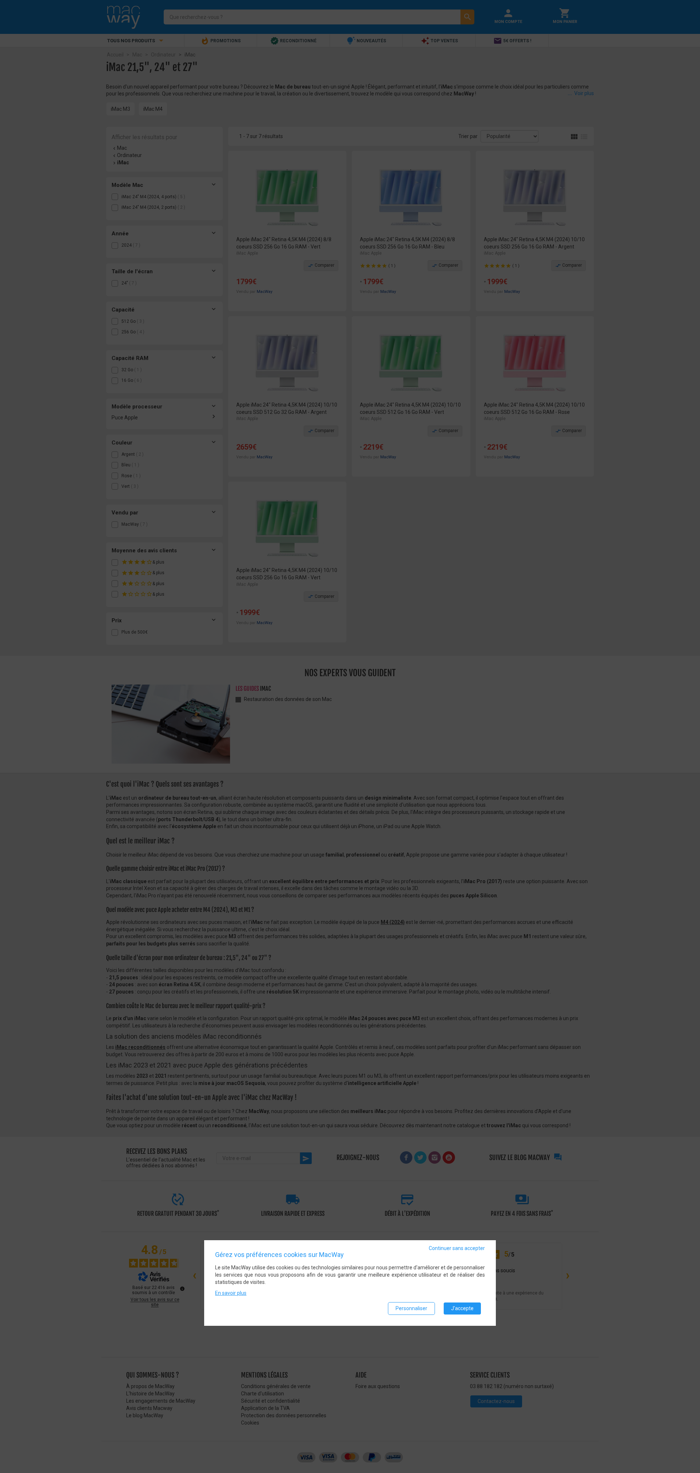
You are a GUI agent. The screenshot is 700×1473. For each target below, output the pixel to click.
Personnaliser (411, 1308)
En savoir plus (230, 1293)
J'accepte (462, 1308)
